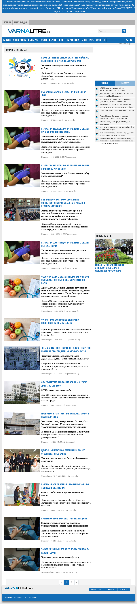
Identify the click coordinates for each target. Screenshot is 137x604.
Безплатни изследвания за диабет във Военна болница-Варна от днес (65, 167)
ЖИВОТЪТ (100, 40)
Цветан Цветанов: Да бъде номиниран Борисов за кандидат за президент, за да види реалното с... (117, 140)
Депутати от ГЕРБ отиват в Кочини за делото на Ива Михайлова (116, 94)
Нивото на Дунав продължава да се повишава (115, 122)
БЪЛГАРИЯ (33, 40)
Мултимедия (20, 22)
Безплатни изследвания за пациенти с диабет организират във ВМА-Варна (65, 130)
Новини (7, 22)
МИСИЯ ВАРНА (19, 40)
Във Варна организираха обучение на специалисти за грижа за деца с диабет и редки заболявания (63, 203)
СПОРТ (62, 40)
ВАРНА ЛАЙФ (73, 40)
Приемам (80, 11)
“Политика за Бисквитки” (103, 7)
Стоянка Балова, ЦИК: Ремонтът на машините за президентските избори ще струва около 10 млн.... (116, 107)
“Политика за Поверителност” (72, 7)
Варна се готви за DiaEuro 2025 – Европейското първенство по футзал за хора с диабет (65, 59)
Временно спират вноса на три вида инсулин (64, 518)
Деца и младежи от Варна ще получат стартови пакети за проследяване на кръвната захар (65, 349)
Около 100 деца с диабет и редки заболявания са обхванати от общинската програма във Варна (65, 280)
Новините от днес (125, 44)
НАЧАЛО (7, 40)
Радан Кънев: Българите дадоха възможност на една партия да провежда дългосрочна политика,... (116, 118)
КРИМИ (44, 40)
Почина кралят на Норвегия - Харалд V (117, 110)
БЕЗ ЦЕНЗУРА (87, 40)
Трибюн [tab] (104, 83)
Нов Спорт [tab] (125, 83)
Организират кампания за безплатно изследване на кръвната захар (60, 321)
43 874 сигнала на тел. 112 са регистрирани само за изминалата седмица (115, 90)
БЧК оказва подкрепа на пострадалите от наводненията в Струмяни (117, 133)
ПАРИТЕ (52, 40)
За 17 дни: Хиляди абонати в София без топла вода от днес (117, 128)
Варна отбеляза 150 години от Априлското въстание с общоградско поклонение (110, 268)
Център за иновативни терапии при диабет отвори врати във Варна (63, 452)
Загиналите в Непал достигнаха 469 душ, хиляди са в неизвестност (115, 100)
